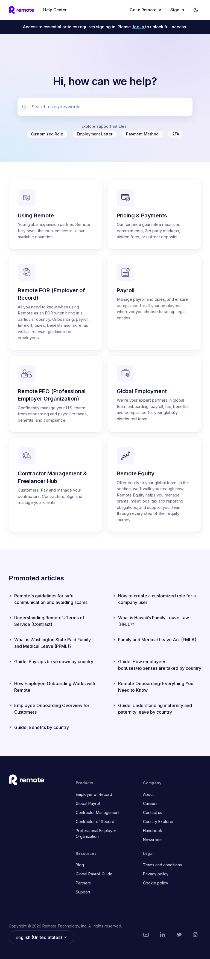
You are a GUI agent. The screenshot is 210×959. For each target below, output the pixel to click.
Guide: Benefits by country (41, 727)
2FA (175, 134)
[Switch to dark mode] (195, 9)
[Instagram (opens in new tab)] (195, 935)
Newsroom (152, 839)
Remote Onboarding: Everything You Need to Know (155, 687)
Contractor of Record (95, 821)
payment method (142, 134)
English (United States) (39, 937)
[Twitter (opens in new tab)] (179, 935)
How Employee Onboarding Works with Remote (54, 687)
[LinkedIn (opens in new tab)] (162, 935)
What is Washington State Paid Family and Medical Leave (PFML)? (52, 643)
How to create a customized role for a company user (157, 599)
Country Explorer (158, 821)
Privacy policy (155, 874)
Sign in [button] (177, 9)
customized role (47, 134)
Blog (80, 864)
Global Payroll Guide (94, 874)
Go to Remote (143, 9)
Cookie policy (155, 883)
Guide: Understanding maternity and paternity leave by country (155, 709)
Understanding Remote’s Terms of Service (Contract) (49, 621)
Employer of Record (94, 794)
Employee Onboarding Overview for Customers (51, 709)
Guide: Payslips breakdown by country (53, 661)
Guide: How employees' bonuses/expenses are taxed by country (159, 665)
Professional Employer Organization (96, 833)
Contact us (152, 812)
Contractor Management (97, 812)
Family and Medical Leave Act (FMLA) (157, 639)
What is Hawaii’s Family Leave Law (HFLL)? (153, 621)
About (148, 794)
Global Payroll (88, 803)
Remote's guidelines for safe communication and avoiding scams (51, 599)
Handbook (152, 830)
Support (83, 892)
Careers (150, 803)
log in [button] (139, 26)
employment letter (94, 134)
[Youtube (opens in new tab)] (146, 935)
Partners (83, 883)
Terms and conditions (162, 864)
